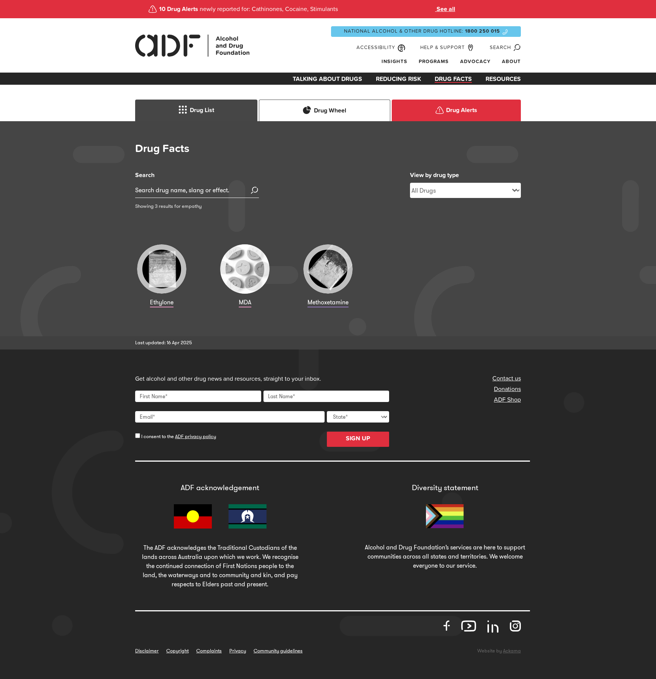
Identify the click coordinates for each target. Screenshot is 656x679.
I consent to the (178, 436)
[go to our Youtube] (468, 626)
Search (145, 175)
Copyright (177, 650)
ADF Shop (507, 400)
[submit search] (255, 191)
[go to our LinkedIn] (492, 629)
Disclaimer (147, 650)
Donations (507, 389)
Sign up (358, 438)
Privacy (237, 650)
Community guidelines (278, 650)
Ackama (512, 650)
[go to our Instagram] (515, 626)
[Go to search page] (516, 48)
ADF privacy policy (195, 436)
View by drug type (434, 175)
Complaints (209, 650)
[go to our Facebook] (446, 626)
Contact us (506, 378)
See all (445, 9)
